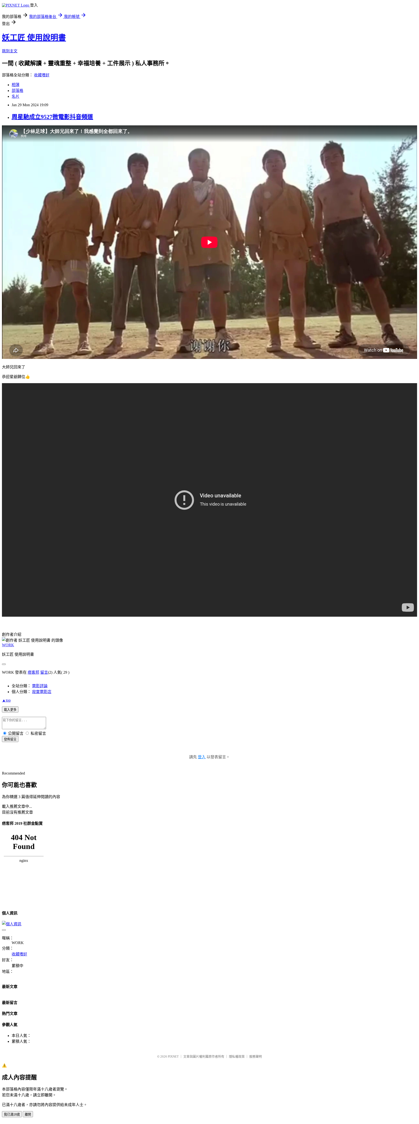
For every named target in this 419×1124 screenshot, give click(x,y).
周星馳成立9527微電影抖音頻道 (52, 117)
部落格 (17, 91)
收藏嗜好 (41, 75)
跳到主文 (9, 51)
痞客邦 (33, 672)
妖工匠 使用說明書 (34, 37)
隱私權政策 (237, 1056)
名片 (15, 96)
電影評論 (40, 686)
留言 (44, 672)
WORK (8, 645)
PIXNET (173, 1056)
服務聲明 (255, 1056)
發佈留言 (10, 739)
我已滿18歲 (12, 1114)
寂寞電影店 (41, 692)
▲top (6, 700)
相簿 (15, 85)
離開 (28, 1114)
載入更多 (10, 710)
